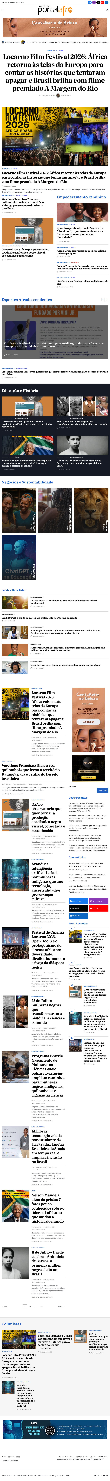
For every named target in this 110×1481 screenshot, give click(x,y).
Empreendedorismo (71, 518)
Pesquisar (72, 786)
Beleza (73, 224)
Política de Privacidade (11, 1457)
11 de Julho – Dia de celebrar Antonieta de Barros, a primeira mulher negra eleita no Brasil (79, 463)
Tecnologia (34, 571)
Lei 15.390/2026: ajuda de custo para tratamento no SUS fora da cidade (39, 617)
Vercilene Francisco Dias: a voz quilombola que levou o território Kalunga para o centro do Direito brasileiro (23, 203)
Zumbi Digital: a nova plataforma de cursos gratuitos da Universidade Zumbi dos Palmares (88, 889)
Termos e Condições (10, 1460)
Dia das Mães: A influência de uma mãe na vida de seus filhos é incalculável (64, 602)
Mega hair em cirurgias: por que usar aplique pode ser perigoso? (81, 252)
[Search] (107, 10)
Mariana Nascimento (8, 195)
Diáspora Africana (21, 195)
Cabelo (73, 247)
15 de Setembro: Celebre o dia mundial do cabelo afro (82, 282)
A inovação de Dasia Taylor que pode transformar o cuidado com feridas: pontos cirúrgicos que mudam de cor (65, 631)
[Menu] (3, 10)
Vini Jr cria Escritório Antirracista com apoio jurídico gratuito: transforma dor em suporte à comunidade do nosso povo (53, 344)
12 (41, 1307)
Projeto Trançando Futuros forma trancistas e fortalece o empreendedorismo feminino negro (82, 267)
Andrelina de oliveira (77, 886)
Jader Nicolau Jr (52, 50)
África (17, 457)
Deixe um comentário (46, 755)
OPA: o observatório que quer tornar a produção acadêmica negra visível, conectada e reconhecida (25, 252)
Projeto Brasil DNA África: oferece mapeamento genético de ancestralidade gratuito (86, 866)
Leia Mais (34, 755)
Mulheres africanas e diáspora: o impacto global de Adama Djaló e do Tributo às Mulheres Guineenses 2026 (68, 649)
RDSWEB (65, 1475)
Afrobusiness (75, 262)
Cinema (61, 50)
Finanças (107, 525)
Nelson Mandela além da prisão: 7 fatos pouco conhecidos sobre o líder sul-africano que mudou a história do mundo (26, 463)
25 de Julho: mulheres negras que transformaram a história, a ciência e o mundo (82, 423)
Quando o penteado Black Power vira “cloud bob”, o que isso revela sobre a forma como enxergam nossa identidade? (80, 232)
